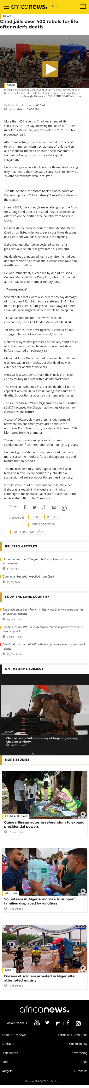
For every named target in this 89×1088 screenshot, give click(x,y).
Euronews (80, 1071)
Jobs (5, 1062)
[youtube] (37, 1023)
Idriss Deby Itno (43, 524)
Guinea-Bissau (16, 816)
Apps (84, 1062)
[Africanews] (29, 6)
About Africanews (14, 1035)
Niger (9, 970)
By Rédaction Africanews (20, 105)
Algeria (11, 893)
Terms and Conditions (72, 1035)
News (7, 16)
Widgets (7, 1071)
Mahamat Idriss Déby (28, 532)
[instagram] (78, 1023)
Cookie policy (78, 1044)
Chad (11, 85)
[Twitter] (47, 1023)
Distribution (10, 1053)
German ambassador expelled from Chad (28, 576)
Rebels (52, 517)
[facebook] (68, 1023)
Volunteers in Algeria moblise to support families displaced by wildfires (39, 901)
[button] (50, 69)
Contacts (8, 1044)
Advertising (79, 1053)
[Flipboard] (58, 1023)
